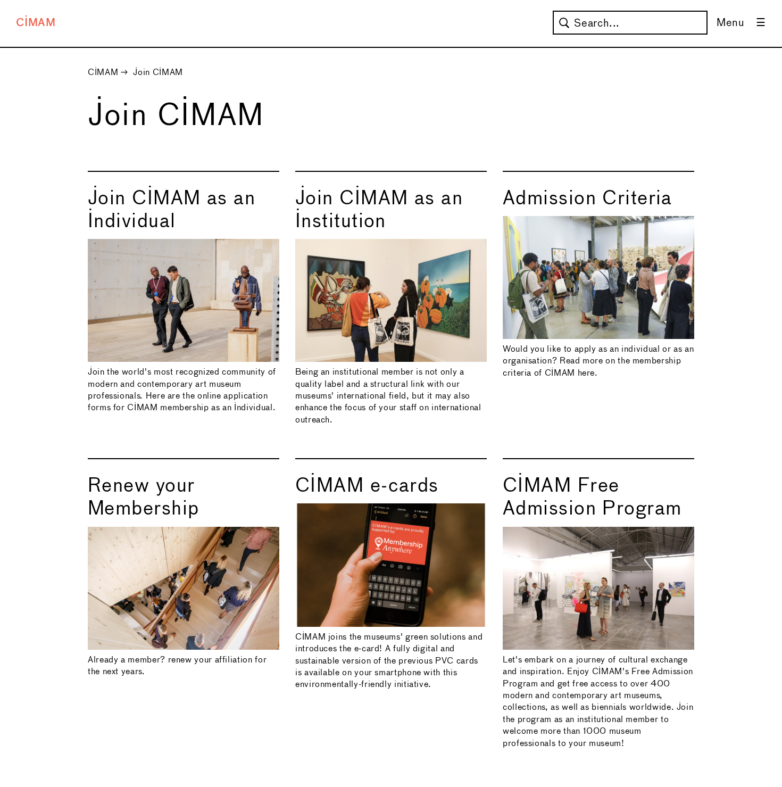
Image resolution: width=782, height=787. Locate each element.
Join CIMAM (157, 73)
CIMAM (36, 23)
